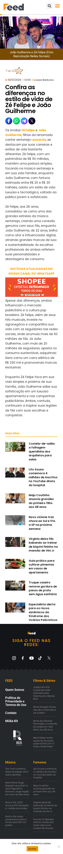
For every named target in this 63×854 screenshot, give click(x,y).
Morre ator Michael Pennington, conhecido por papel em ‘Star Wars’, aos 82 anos (45, 725)
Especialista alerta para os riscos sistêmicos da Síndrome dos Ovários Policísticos (43, 612)
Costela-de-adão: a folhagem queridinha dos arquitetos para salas (42, 451)
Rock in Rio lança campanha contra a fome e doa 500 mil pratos (16, 821)
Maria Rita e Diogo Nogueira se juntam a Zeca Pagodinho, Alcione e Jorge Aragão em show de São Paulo (17, 788)
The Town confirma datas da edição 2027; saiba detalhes (17, 771)
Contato (10, 713)
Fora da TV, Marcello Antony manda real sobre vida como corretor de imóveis (43, 824)
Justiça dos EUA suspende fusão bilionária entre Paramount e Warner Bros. (44, 693)
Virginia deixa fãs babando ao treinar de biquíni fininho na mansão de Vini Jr (43, 545)
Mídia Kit (11, 721)
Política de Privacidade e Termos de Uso (15, 701)
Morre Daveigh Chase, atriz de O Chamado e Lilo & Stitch (44, 709)
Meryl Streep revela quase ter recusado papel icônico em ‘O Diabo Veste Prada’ (43, 742)
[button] (57, 6)
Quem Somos (14, 690)
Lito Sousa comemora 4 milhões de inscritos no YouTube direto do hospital (43, 477)
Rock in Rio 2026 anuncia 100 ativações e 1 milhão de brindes (17, 805)
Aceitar (32, 848)
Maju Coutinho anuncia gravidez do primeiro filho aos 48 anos (41, 501)
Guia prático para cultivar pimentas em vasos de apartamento (41, 566)
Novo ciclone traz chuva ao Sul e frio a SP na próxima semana (42, 523)
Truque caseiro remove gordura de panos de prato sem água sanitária (43, 588)
